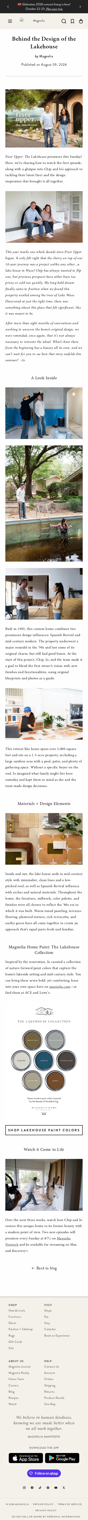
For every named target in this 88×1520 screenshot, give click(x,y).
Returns (49, 1392)
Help (48, 1361)
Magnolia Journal (20, 1367)
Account (49, 1373)
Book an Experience (57, 1336)
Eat (46, 1317)
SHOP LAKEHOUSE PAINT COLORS (44, 1130)
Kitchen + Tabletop (21, 1329)
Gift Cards (15, 1342)
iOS (26, 1458)
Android (62, 1458)
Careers (14, 1385)
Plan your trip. (54, 9)
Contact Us (51, 1367)
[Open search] (64, 21)
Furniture (15, 1317)
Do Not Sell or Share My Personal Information (46, 1516)
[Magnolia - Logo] (37, 21)
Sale (11, 1348)
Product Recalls (54, 1398)
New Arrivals (17, 1311)
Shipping (49, 1385)
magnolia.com (59, 987)
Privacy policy (46, 1510)
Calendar (50, 1329)
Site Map (50, 1404)
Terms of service (70, 1504)
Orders (49, 1379)
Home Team (16, 1379)
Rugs (12, 1336)
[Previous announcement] (8, 6)
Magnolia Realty (19, 1373)
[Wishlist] (72, 21)
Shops (48, 1311)
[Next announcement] (80, 6)
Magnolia (22, 1504)
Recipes (13, 1398)
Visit (48, 1305)
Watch (13, 1404)
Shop (13, 1305)
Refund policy (43, 1504)
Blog (11, 1392)
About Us (16, 1361)
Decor (12, 1323)
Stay (47, 1323)
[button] (10, 21)
